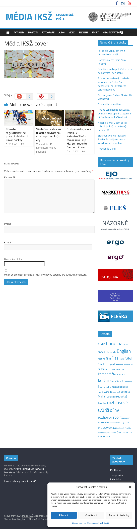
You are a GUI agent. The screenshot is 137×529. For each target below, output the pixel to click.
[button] (130, 487)
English (83, 32)
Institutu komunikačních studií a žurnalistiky (24, 470)
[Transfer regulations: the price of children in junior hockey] (19, 112)
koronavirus (119, 374)
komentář (105, 373)
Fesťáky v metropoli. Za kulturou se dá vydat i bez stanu (115, 71)
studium (111, 422)
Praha (101, 396)
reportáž (121, 396)
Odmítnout (91, 515)
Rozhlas (102, 403)
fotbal (128, 358)
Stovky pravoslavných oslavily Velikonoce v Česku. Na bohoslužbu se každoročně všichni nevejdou (113, 84)
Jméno (8, 224)
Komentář (10, 177)
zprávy (113, 432)
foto (100, 364)
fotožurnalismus (125, 364)
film (108, 358)
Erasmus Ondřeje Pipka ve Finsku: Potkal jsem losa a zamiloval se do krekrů (112, 139)
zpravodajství (104, 432)
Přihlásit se (115, 470)
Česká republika (124, 432)
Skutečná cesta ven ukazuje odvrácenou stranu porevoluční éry (48, 134)
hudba (101, 369)
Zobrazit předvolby (119, 515)
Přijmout (63, 515)
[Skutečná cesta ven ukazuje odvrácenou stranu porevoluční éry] (49, 112)
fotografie (110, 364)
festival (101, 359)
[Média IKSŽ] (68, 12)
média (109, 392)
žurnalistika (104, 436)
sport (117, 417)
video (102, 427)
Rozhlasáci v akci (107, 149)
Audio (61, 32)
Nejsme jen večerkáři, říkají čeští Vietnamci (115, 97)
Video (72, 32)
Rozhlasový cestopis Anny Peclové (112, 62)
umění (126, 422)
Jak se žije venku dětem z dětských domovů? (111, 53)
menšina (102, 391)
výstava (112, 428)
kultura (105, 380)
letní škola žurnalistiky (122, 381)
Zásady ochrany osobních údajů (20, 481)
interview (109, 369)
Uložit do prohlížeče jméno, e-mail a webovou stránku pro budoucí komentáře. (45, 275)
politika (125, 391)
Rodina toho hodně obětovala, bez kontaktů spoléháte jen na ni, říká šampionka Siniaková (114, 113)
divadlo (101, 352)
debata (125, 344)
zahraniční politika (124, 428)
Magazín (33, 32)
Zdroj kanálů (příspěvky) (116, 477)
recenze (110, 396)
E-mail (8, 242)
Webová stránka (13, 259)
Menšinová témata (113, 32)
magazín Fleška (120, 387)
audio (101, 344)
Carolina (114, 343)
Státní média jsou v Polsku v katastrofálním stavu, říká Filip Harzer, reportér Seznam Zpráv (79, 138)
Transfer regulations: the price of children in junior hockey (17, 134)
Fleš (114, 358)
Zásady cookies (79, 522)
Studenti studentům (109, 104)
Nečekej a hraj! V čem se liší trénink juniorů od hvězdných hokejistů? (113, 126)
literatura (104, 386)
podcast (116, 391)
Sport (95, 32)
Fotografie (48, 32)
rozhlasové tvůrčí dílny (113, 406)
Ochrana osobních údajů (98, 522)
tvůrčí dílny (119, 422)
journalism (119, 369)
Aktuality (19, 32)
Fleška (121, 358)
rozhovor (105, 417)
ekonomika (111, 352)
